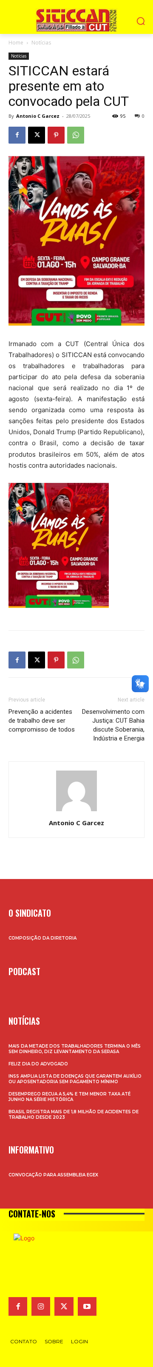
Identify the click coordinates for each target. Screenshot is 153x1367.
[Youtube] (87, 1306)
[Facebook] (17, 135)
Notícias (41, 42)
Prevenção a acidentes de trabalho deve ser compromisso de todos (41, 720)
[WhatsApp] (75, 135)
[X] (36, 135)
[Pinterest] (56, 135)
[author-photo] (76, 811)
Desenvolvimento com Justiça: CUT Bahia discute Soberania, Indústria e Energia (113, 725)
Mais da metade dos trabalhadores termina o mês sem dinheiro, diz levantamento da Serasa (74, 1048)
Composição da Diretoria (42, 938)
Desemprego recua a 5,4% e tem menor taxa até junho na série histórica (69, 1096)
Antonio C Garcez (38, 116)
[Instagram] (40, 1306)
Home (15, 42)
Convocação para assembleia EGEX (53, 1175)
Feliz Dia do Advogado (38, 1064)
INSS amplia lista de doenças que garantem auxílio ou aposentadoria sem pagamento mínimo (75, 1078)
